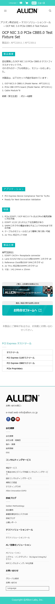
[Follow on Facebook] (8, 419)
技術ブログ (10, 518)
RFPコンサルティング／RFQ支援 (19, 563)
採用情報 (9, 448)
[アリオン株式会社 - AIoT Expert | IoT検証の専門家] (27, 11)
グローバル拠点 (12, 578)
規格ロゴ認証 (11, 482)
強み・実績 (10, 444)
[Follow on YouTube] (21, 3)
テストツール (13, 352)
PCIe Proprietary (15, 368)
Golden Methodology (15, 506)
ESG (7, 452)
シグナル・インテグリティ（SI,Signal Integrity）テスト (27, 558)
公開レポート (11, 522)
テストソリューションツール (18, 537)
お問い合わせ (11, 582)
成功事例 (9, 510)
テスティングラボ (13, 486)
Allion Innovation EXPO (16, 491)
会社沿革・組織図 (13, 440)
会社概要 (9, 436)
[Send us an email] (13, 419)
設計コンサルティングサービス (19, 478)
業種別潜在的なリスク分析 (17, 514)
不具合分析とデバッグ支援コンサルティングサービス (27, 473)
